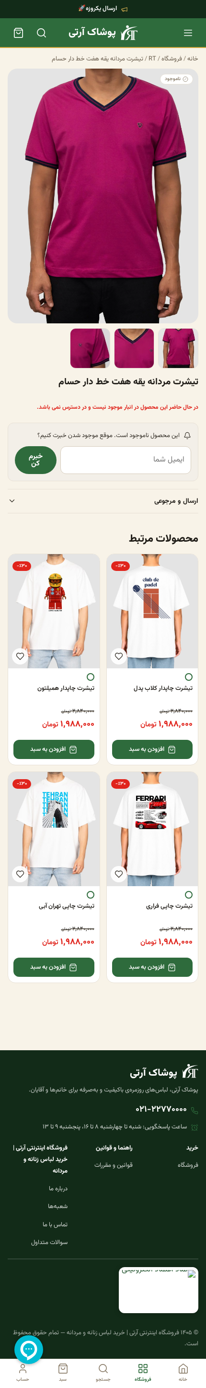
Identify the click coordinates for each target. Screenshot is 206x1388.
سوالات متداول (49, 1242)
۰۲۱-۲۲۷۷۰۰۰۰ (161, 1109)
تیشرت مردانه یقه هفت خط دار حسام (97, 59)
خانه (192, 59)
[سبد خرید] (18, 32)
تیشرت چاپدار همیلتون (65, 688)
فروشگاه (171, 59)
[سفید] (189, 677)
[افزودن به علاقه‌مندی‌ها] (119, 656)
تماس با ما (55, 1225)
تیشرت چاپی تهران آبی (66, 906)
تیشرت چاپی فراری (169, 906)
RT (152, 59)
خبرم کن (36, 460)
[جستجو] (41, 32)
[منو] (187, 32)
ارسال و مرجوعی (176, 501)
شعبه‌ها (58, 1206)
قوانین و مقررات (113, 1165)
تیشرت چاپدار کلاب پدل (163, 688)
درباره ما (58, 1189)
